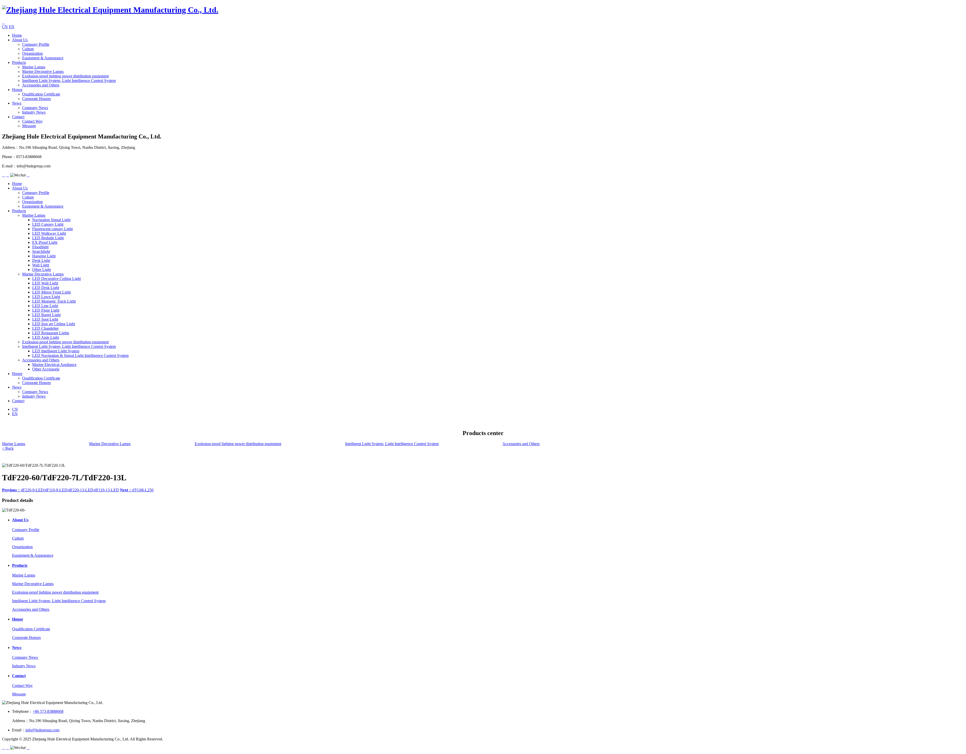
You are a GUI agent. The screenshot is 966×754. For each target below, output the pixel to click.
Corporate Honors (36, 99)
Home (17, 35)
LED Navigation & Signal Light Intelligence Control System (80, 355)
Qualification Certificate (41, 94)
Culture (28, 49)
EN (11, 27)
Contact (18, 117)
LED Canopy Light (47, 224)
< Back (8, 448)
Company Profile (35, 44)
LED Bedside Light (48, 238)
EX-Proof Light (44, 242)
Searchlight (41, 251)
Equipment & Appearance (42, 58)
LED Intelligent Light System (55, 351)
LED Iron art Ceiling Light (53, 324)
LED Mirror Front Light (51, 292)
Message (29, 126)
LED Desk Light (45, 288)
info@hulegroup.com (42, 730)
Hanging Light (44, 256)
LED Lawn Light (46, 297)
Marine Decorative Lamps (43, 71)
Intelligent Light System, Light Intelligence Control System (69, 80)
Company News (35, 108)
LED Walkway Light (49, 233)
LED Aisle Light (45, 337)
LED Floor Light (45, 310)
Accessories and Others (40, 85)
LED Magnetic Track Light (54, 301)
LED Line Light (45, 306)
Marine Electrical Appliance (54, 364)
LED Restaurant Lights (50, 333)
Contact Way (32, 121)
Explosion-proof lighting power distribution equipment (65, 76)
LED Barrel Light (46, 315)
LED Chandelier (45, 328)
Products (19, 62)
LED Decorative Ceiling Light (56, 278)
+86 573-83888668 (48, 711)
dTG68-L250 (136, 490)
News (16, 103)
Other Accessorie (45, 369)
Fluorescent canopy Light (52, 229)
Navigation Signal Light (51, 220)
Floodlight (40, 247)
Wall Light (40, 265)
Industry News (34, 112)
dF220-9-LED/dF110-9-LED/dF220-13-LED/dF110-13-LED (60, 490)
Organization (32, 53)
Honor (17, 89)
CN (5, 27)
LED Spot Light (45, 319)
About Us (20, 40)
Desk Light (41, 260)
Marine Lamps (33, 67)
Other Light (41, 269)
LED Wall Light (45, 283)
